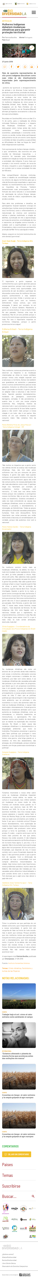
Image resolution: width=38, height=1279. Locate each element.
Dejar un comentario (18, 1154)
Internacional (7, 1051)
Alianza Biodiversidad (9, 1257)
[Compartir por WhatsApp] (25, 66)
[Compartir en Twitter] (18, 66)
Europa (4, 1012)
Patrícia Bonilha (11, 37)
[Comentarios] (4, 66)
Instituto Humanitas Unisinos (19, 963)
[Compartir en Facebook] (11, 66)
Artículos (7, 21)
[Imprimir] (31, 66)
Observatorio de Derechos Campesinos (15, 1266)
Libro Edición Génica (9, 1263)
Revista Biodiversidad (9, 1260)
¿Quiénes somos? (8, 1254)
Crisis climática (15, 968)
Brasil (8, 40)
